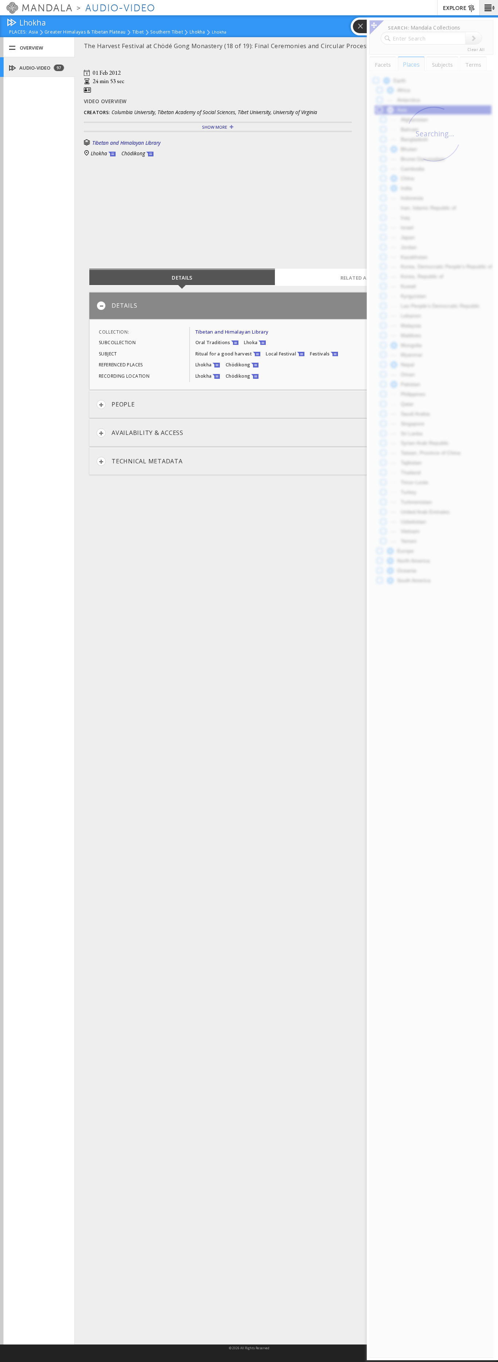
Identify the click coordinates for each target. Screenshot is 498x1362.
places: (18, 32)
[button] (488, 7)
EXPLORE (454, 8)
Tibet (138, 32)
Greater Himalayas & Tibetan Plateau (85, 32)
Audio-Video (39, 68)
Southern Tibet (166, 32)
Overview (31, 47)
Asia (33, 32)
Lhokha (197, 32)
